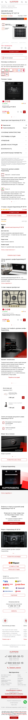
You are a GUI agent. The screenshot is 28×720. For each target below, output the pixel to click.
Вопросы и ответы (20, 681)
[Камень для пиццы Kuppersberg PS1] (6, 394)
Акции (19, 675)
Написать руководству (14, 697)
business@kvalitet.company (14, 694)
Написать (14, 611)
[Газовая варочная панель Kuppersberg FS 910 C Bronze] (14, 299)
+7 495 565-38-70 (14, 656)
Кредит (3, 678)
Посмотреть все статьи (14, 459)
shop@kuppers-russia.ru (14, 690)
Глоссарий (20, 678)
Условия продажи (14, 702)
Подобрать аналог (14, 51)
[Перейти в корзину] (26, 2)
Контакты (20, 683)
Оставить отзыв (14, 212)
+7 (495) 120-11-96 (14, 606)
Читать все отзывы (14, 569)
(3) (25, 103)
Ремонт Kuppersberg (6, 683)
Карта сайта (14, 704)
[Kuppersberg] (14, 2)
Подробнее (14, 595)
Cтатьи (19, 676)
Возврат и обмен (5, 684)
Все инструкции (9, 57)
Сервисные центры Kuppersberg (6, 681)
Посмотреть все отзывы (14, 215)
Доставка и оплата (6, 675)
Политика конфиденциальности (14, 700)
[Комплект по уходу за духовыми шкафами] (6, 404)
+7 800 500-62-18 (14, 663)
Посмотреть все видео (14, 556)
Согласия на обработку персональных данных (18, 715)
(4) (25, 311)
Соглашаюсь (14, 717)
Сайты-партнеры (22, 684)
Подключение (4, 676)
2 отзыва (10, 15)
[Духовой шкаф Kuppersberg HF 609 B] (14, 91)
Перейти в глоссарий (14, 377)
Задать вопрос (14, 523)
